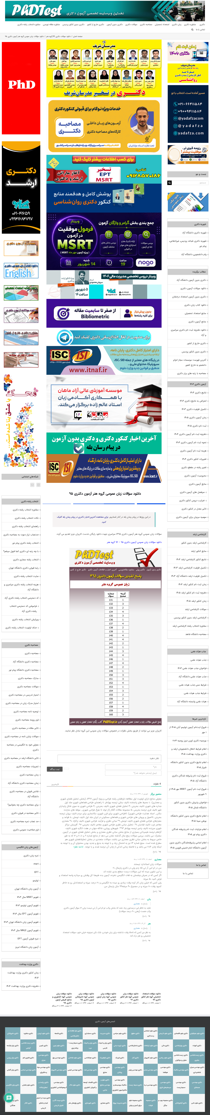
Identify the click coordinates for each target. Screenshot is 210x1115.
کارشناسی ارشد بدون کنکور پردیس (190, 618)
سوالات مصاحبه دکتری (28, 686)
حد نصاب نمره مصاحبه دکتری (24, 821)
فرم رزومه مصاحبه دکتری (27, 720)
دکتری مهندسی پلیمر (135, 1070)
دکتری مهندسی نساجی (28, 1070)
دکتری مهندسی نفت (90, 1070)
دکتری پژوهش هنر (75, 1103)
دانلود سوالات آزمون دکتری (193, 288)
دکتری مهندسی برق (59, 1058)
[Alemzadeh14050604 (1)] (104, 376)
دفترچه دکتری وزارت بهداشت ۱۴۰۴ (22, 986)
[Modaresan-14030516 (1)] (104, 40)
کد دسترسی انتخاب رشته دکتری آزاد (21, 598)
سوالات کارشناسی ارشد (195, 609)
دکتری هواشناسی (90, 1058)
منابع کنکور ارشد (198, 551)
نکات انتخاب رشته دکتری (27, 518)
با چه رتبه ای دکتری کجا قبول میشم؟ (21, 551)
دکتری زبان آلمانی (12, 1070)
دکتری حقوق (135, 1033)
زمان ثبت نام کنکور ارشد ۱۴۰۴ (192, 584)
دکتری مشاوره (28, 1033)
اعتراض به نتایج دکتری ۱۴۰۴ (193, 401)
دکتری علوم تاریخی (165, 1033)
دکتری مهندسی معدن (151, 1070)
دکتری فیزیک (119, 1058)
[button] (192, 29)
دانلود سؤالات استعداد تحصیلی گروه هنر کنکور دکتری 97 (151, 996)
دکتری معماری (105, 1103)
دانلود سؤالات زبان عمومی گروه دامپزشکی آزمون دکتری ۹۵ (81, 996)
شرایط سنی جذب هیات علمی (192, 685)
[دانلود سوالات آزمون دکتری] (187, 195)
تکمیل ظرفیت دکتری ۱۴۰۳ (194, 409)
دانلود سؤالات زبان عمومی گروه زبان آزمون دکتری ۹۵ (104, 996)
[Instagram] (38, 485)
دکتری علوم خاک (74, 1085)
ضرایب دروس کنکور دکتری (192, 500)
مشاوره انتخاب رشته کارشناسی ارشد (189, 626)
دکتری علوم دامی (196, 1103)
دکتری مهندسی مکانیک (181, 1070)
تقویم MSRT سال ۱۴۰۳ (28, 897)
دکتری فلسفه (59, 1033)
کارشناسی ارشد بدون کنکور (193, 543)
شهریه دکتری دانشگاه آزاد (194, 233)
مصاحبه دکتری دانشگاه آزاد (26, 662)
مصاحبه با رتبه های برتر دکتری (191, 373)
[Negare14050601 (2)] (104, 271)
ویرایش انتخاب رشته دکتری (25, 619)
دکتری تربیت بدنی (120, 1045)
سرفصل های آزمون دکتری (192, 492)
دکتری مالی (165, 1045)
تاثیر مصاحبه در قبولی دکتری (25, 813)
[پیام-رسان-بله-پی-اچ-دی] (104, 433)
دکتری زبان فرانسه (13, 1045)
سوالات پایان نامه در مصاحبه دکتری (22, 736)
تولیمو (36, 880)
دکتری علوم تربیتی (44, 1033)
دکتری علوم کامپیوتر (150, 1058)
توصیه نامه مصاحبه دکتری (26, 711)
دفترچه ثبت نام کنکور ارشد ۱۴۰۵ (191, 593)
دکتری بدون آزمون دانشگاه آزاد (191, 280)
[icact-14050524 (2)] (104, 455)
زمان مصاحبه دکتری (29, 775)
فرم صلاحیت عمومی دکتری (26, 830)
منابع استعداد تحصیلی (195, 313)
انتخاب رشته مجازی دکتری (26, 560)
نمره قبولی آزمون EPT (28, 939)
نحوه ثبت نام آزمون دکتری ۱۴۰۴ (191, 442)
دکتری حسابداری (90, 1033)
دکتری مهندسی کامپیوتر (59, 1070)
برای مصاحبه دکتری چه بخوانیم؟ (23, 805)
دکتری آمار (135, 1058)
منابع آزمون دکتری (197, 322)
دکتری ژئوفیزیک (105, 1058)
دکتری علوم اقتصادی (181, 1033)
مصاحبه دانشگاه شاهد (195, 634)
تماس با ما (188, 873)
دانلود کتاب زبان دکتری (195, 305)
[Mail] (32, 485)
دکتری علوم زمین (58, 1045)
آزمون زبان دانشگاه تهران (27, 889)
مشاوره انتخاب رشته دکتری (26, 510)
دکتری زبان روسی (12, 1058)
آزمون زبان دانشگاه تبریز (27, 947)
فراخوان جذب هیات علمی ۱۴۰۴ (192, 668)
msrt (36, 864)
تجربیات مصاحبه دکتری (27, 766)
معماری (137, 903)
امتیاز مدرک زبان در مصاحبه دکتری (22, 703)
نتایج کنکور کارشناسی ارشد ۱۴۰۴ (191, 559)
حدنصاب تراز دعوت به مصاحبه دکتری (21, 535)
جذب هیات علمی (198, 660)
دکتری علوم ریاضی (165, 1058)
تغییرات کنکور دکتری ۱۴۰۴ (194, 459)
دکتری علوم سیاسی (119, 1033)
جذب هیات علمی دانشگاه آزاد (192, 676)
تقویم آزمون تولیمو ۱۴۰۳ (27, 905)
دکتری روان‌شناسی (181, 1045)
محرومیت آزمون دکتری (195, 476)
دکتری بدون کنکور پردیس (194, 352)
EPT (36, 872)
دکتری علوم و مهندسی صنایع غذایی (105, 1085)
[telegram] (104, 329)
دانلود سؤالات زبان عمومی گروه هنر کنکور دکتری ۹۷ (128, 996)
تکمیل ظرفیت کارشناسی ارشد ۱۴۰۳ (190, 568)
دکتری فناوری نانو (28, 1058)
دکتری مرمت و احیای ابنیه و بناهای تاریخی (43, 1103)
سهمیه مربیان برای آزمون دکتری (191, 517)
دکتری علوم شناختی (74, 1058)
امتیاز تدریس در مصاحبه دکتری (24, 695)
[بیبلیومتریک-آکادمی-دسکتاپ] (104, 300)
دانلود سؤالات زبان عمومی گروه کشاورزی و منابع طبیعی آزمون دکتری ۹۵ (58, 998)
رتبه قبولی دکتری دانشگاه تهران (24, 568)
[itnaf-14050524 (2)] (104, 347)
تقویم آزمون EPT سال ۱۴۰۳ (26, 914)
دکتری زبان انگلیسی (12, 1085)
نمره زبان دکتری (31, 855)
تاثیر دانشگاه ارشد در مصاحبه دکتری (21, 758)
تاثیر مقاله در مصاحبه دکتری (25, 728)
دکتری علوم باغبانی (28, 1085)
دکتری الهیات (197, 1045)
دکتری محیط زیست (135, 1085)
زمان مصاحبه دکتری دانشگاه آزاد (23, 783)
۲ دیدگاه (122, 1003)
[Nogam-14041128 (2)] (104, 98)
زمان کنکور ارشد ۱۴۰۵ (196, 601)
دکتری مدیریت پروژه (120, 1103)
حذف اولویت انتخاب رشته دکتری (21, 628)
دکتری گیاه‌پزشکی (181, 1103)
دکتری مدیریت (105, 1033)
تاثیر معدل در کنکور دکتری (194, 509)
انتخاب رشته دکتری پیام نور (25, 543)
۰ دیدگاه (145, 1003)
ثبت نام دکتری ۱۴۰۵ (197, 426)
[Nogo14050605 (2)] (104, 213)
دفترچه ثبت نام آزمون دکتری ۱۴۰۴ (190, 434)
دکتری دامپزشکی (12, 1033)
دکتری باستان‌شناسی (135, 1045)
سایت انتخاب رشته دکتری (26, 576)
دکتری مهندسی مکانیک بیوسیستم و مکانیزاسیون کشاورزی (120, 1085)
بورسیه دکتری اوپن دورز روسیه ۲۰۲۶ (189, 741)
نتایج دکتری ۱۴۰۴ (198, 392)
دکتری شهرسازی (90, 1103)
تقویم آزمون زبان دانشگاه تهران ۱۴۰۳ (21, 922)
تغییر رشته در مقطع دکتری (193, 467)
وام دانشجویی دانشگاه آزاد (193, 254)
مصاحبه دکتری (32, 653)
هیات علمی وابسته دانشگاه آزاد (191, 701)
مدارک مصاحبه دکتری (28, 678)
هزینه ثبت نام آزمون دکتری (193, 451)
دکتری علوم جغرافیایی (197, 1033)
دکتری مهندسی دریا (150, 1085)
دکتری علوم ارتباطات (150, 1045)
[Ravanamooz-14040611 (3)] (104, 185)
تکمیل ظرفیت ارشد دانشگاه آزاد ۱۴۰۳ (188, 576)
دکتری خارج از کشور (196, 343)
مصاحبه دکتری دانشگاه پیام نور (24, 670)
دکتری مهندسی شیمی (75, 1070)
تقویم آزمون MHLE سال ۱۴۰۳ (25, 930)
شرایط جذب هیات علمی (195, 693)
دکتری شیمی (43, 1045)
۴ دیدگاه (51, 1005)
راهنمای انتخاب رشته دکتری (25, 526)
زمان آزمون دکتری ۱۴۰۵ (195, 417)
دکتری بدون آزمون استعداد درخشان (189, 297)
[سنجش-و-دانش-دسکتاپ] (104, 156)
